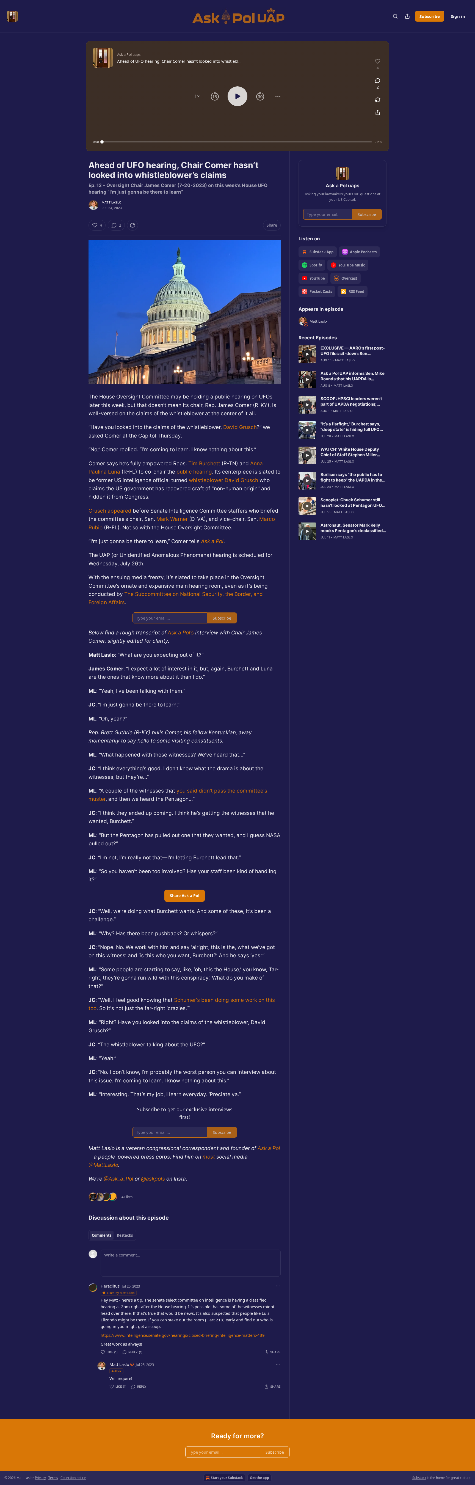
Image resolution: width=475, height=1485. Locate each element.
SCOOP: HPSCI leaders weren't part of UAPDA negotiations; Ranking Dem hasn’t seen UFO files (351, 401)
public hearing (194, 472)
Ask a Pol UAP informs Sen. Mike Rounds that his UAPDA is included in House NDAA (353, 376)
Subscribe (429, 16)
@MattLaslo (103, 1165)
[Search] (395, 16)
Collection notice (73, 1477)
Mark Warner (172, 519)
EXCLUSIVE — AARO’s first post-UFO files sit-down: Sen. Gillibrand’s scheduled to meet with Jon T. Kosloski (353, 350)
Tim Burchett (204, 463)
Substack (419, 1477)
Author (116, 1371)
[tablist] (112, 1235)
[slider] (237, 142)
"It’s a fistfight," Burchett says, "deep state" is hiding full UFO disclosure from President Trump (353, 426)
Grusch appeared (110, 511)
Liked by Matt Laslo (121, 1293)
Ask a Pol (212, 541)
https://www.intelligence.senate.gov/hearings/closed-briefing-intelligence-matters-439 (183, 1335)
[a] (307, 354)
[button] (197, 96)
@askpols (153, 1179)
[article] (342, 354)
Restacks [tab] (125, 1235)
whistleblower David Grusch (223, 480)
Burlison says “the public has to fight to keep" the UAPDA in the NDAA (351, 477)
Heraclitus (110, 1286)
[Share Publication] (407, 16)
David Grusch (240, 427)
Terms (53, 1477)
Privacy (40, 1477)
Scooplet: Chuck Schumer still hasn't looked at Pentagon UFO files (351, 502)
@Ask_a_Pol (118, 1179)
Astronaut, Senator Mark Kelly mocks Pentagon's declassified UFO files (352, 528)
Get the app (259, 1477)
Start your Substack (227, 1477)
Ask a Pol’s (181, 632)
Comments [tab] (101, 1235)
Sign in (458, 16)
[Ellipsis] (278, 1286)
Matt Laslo (111, 202)
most (208, 1157)
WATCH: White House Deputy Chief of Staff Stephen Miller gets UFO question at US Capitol (352, 452)
